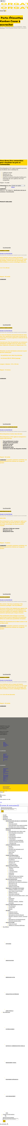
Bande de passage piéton (15, 921)
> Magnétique (12, 835)
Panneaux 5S (12, 862)
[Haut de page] (1, 802)
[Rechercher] (2, 811)
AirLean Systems (5, 780)
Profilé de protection (14, 913)
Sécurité (8, 910)
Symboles (11, 847)
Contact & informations (8, 1114)
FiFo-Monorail (12, 906)
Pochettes (11, 822)
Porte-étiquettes (10, 191)
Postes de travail (13, 924)
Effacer (13, 187)
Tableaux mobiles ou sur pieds (16, 889)
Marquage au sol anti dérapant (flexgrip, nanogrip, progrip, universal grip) (18, 916)
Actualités (5, 816)
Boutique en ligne (7, 819)
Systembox (11, 873)
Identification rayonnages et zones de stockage (6, 771)
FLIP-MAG (11, 900)
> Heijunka (11, 870)
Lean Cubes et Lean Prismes (15, 891)
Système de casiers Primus (15, 877)
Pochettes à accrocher (5, 597)
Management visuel (5, 756)
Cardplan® (11, 874)
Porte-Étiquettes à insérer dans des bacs (8, 427)
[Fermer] (0, 804)
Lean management (5, 759)
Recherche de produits (6, 807)
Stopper (10, 909)
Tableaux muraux (13, 892)
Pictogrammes (12, 850)
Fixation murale (12, 864)
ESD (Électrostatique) (11, 879)
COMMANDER (3, 188)
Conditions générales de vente (7, 788)
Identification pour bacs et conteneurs (18, 882)
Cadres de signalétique (12, 855)
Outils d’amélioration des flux (14, 904)
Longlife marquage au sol (13, 844)
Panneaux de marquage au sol (16, 849)
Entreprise (5, 818)
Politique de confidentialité (6, 786)
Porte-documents (13, 824)
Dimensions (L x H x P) (5, 186)
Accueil (1, 26)
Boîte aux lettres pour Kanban (16, 876)
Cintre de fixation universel (6, 327)
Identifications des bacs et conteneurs (16, 821)
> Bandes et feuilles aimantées (16, 841)
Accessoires (11, 898)
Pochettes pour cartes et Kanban (17, 827)
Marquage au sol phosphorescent (17, 919)
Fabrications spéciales (14, 894)
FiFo (3, 760)
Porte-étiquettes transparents (16, 832)
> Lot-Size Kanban (13, 871)
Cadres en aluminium (14, 861)
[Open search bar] (5, 1116)
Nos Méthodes (6, 1012)
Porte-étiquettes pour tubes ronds (17, 831)
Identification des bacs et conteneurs (13, 26)
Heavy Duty (11, 852)
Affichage (4, 742)
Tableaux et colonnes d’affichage (15, 888)
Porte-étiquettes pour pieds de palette (18, 825)
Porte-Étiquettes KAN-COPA (5, 511)
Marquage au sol (13, 883)
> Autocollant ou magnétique (16, 840)
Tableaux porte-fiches (12, 865)
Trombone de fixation (4, 250)
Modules (11, 853)
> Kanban (11, 868)
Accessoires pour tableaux (15, 880)
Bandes (10, 846)
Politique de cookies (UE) (6, 787)
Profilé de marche (13, 912)
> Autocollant (12, 834)
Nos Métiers (6, 927)
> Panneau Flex (12, 843)
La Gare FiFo (12, 907)
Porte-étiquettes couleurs (15, 837)
